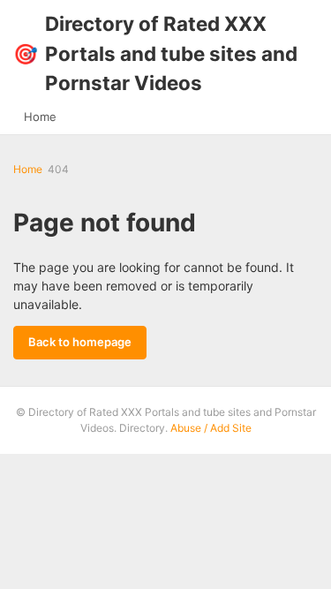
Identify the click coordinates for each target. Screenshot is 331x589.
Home (40, 116)
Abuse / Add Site (211, 427)
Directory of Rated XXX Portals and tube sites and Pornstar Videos (155, 52)
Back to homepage (80, 342)
